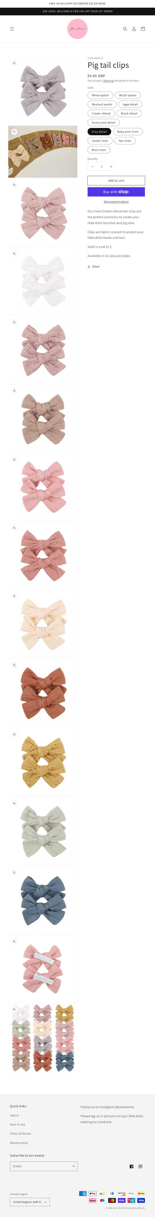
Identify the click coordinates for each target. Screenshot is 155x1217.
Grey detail (99, 131)
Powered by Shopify (135, 1208)
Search (14, 1115)
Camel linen (100, 141)
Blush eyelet (127, 95)
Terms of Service (20, 1133)
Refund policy (19, 1143)
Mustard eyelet (102, 104)
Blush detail (129, 113)
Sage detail (130, 104)
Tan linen (125, 141)
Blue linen (99, 150)
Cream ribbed (101, 113)
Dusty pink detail (103, 122)
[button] (12, 28)
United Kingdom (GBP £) (27, 1202)
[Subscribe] (73, 1166)
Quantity (93, 159)
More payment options (116, 201)
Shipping (108, 80)
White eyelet (100, 95)
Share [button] (96, 266)
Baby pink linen (128, 131)
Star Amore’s (119, 1208)
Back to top (17, 1124)
